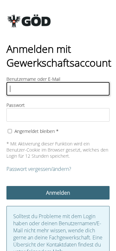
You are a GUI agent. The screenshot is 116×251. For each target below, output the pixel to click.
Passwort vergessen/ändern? (38, 168)
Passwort (15, 105)
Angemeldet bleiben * (37, 131)
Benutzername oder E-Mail (33, 79)
